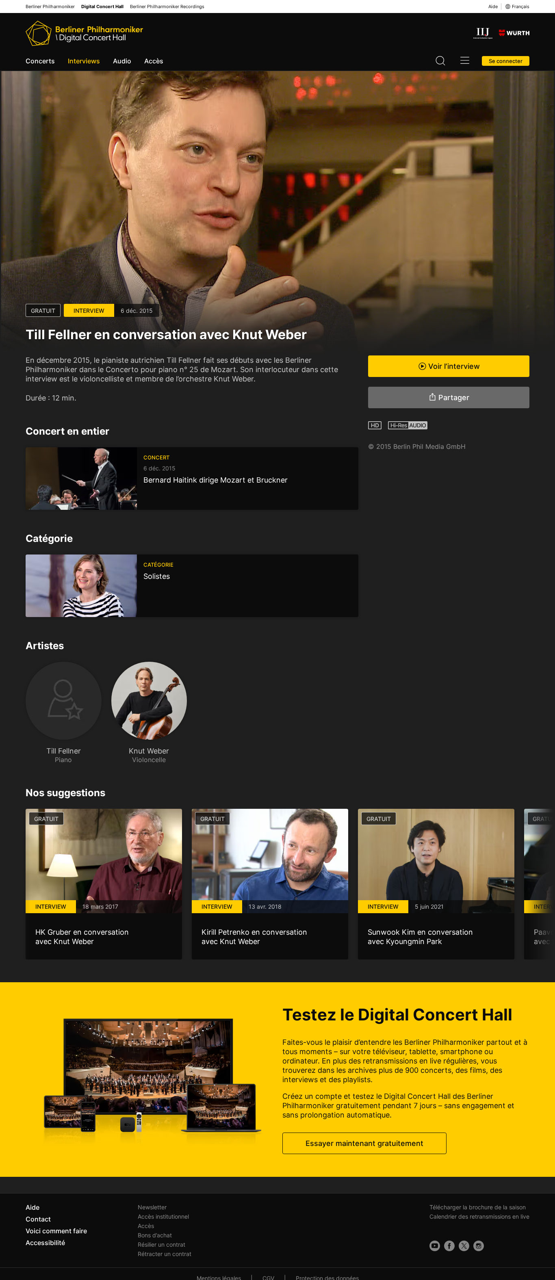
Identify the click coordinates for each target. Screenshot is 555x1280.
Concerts (40, 61)
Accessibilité (45, 1243)
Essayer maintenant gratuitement (364, 1143)
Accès (153, 61)
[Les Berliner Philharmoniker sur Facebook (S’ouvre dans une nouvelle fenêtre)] (449, 1246)
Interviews (84, 61)
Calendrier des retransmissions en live (479, 1216)
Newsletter (152, 1207)
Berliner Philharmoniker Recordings (167, 6)
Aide (493, 6)
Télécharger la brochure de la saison (477, 1207)
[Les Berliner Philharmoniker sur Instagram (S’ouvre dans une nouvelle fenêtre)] (478, 1246)
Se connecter (505, 61)
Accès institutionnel (163, 1216)
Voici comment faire (56, 1231)
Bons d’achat (155, 1235)
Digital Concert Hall (102, 6)
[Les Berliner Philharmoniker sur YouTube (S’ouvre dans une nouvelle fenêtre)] (434, 1246)
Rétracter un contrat (164, 1253)
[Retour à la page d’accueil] (84, 33)
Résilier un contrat (161, 1244)
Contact (38, 1219)
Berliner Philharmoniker (50, 6)
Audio (122, 61)
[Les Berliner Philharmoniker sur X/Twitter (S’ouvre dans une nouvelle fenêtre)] (464, 1246)
